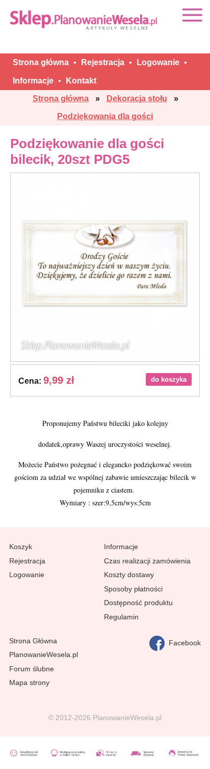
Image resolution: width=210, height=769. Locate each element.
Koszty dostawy (129, 575)
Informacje (121, 547)
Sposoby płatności (133, 589)
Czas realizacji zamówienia (147, 561)
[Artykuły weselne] (84, 19)
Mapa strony (29, 682)
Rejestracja (27, 561)
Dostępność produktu (138, 603)
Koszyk (20, 547)
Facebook (183, 643)
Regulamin (121, 617)
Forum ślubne (31, 669)
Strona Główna (33, 641)
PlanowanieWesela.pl (43, 654)
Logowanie (26, 575)
